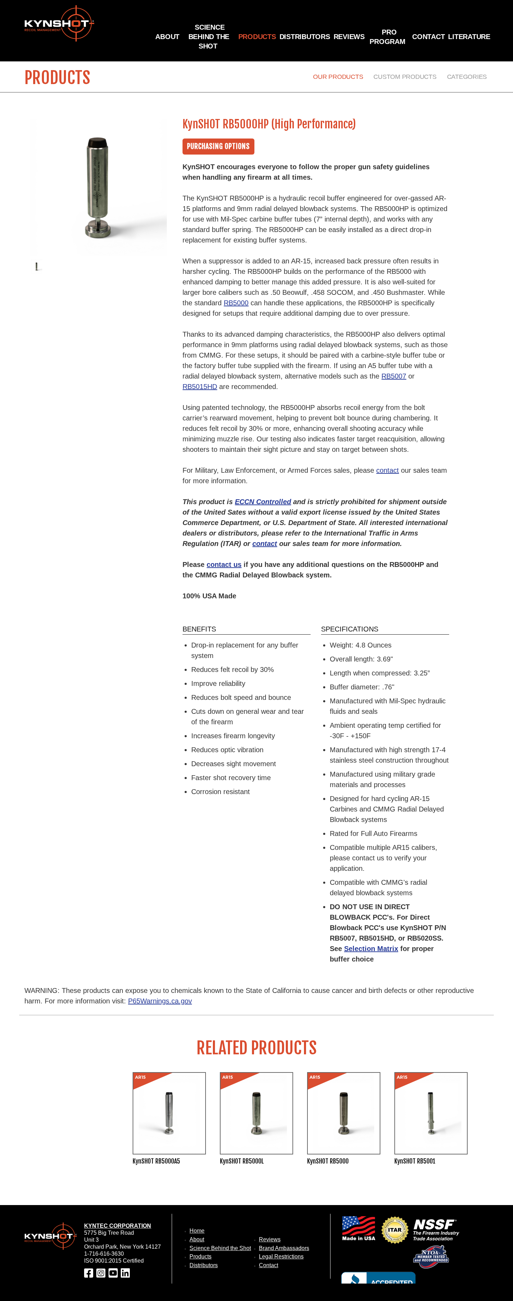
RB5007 (393, 376)
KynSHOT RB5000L (242, 1161)
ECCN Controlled (263, 502)
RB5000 (236, 303)
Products (257, 36)
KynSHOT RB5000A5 (156, 1161)
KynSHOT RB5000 (328, 1161)
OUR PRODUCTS (338, 76)
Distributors (305, 36)
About (167, 36)
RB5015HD (200, 386)
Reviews (349, 36)
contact (387, 470)
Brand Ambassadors (284, 1248)
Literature (469, 36)
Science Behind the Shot (209, 36)
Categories (467, 76)
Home (197, 1231)
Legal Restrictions (281, 1256)
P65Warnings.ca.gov (160, 1001)
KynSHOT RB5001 (415, 1161)
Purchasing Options (218, 146)
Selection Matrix (371, 948)
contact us (224, 564)
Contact (428, 36)
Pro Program (387, 36)
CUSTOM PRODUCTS (404, 76)
